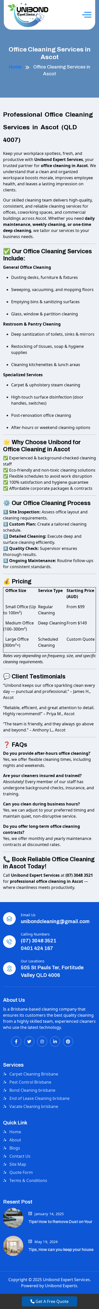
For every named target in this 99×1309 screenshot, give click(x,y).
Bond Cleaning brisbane (32, 1090)
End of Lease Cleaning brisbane (39, 1098)
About (15, 1140)
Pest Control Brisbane (30, 1082)
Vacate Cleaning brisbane (33, 1106)
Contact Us (19, 1156)
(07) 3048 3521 (38, 940)
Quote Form (21, 1172)
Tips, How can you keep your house (60, 1249)
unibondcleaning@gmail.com (55, 921)
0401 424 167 (37, 948)
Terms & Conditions (28, 1180)
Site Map (17, 1164)
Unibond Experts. (61, 1285)
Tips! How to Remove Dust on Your (60, 1222)
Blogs (14, 1148)
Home (15, 66)
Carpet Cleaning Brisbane (33, 1074)
